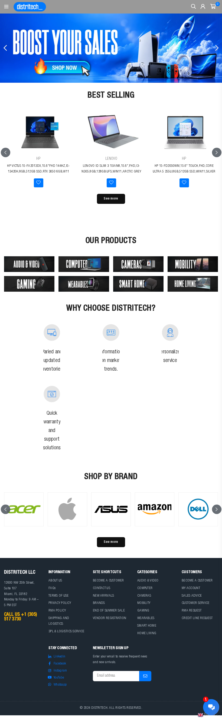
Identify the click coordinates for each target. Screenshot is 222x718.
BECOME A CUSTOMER (108, 581)
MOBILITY (143, 603)
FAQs (52, 588)
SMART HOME (146, 626)
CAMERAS (144, 596)
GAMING (143, 611)
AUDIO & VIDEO (148, 581)
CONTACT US (101, 588)
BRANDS (99, 603)
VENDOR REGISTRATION (109, 618)
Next (216, 48)
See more (111, 199)
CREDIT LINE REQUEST (197, 618)
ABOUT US (55, 581)
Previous (5, 48)
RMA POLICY (57, 611)
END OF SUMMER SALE (109, 611)
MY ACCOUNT (191, 588)
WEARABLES (146, 618)
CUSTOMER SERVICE (195, 603)
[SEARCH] (193, 7)
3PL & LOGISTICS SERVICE (66, 631)
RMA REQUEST (191, 611)
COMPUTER (144, 588)
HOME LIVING (146, 633)
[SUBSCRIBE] (145, 676)
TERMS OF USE (58, 596)
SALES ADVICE (192, 596)
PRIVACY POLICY (59, 603)
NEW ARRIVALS (103, 596)
